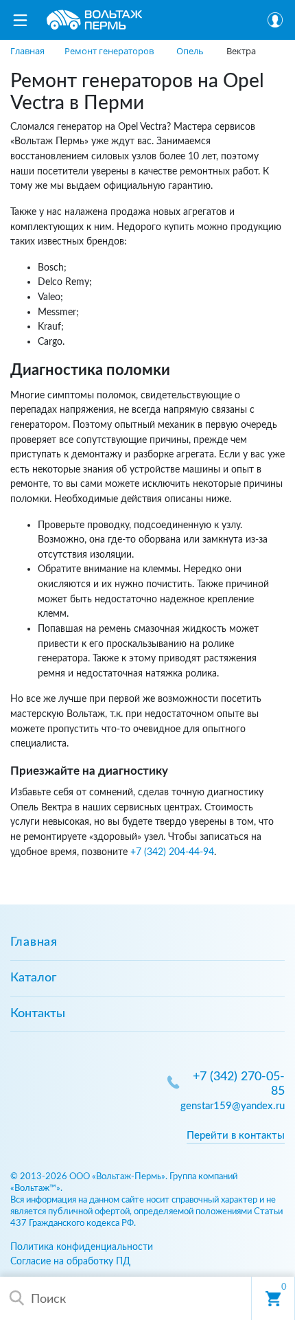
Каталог (33, 978)
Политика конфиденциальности (81, 1247)
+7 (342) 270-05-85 (239, 1084)
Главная (34, 942)
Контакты (37, 1014)
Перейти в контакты (236, 1135)
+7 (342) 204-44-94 (172, 852)
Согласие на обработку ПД (70, 1261)
